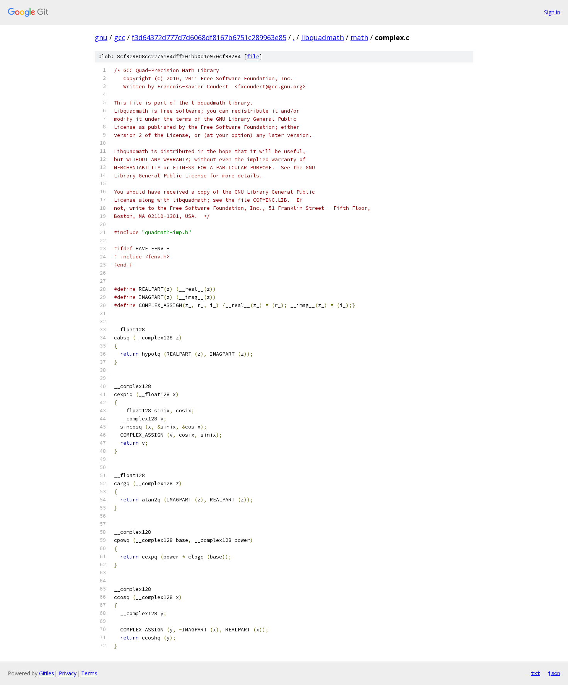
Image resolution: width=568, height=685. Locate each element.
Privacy (68, 673)
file (253, 56)
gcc (119, 37)
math (359, 37)
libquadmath (322, 37)
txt (535, 673)
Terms (89, 673)
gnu (101, 37)
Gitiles (46, 673)
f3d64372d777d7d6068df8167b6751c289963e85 (209, 37)
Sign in (552, 12)
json (554, 673)
